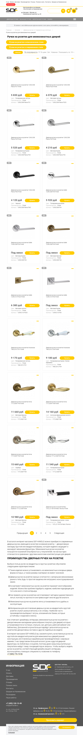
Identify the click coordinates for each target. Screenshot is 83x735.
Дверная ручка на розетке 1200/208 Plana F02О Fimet (58, 85)
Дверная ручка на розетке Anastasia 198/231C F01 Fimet (23, 348)
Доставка (17, 2)
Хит (48, 52)
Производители (25, 2)
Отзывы (33, 2)
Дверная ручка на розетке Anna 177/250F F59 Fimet (21, 455)
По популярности (30, 52)
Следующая (59, 533)
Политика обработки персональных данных (43, 676)
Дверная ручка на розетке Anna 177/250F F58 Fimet (56, 402)
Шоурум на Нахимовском (59, 2)
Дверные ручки (12, 19)
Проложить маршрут (55, 720)
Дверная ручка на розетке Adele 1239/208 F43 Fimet (56, 243)
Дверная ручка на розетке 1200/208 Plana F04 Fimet (23, 138)
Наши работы (11, 698)
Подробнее (11, 732)
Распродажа (10, 4)
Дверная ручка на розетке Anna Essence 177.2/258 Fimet (21, 507)
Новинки (54, 52)
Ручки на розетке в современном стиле (26, 47)
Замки (49, 19)
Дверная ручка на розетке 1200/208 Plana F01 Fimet (23, 85)
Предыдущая (22, 533)
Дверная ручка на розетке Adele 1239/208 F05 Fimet (21, 243)
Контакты (48, 2)
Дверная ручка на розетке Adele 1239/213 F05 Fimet (56, 296)
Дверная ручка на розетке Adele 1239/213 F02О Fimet (21, 296)
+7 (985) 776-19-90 (14, 654)
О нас (7, 2)
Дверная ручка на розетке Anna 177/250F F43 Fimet (21, 402)
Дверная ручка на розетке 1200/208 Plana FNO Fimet (23, 191)
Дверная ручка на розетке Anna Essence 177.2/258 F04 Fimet (56, 455)
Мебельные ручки (39, 19)
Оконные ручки (25, 19)
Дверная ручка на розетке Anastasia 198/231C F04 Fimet (58, 348)
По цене (43, 52)
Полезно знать (40, 2)
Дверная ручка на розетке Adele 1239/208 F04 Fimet (56, 191)
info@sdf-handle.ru (12, 705)
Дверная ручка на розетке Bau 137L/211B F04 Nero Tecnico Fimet (57, 507)
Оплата (12, 2)
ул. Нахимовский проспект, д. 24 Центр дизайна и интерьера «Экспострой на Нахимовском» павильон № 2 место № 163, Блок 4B (65, 669)
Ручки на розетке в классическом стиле (26, 42)
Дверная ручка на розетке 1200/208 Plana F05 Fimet (58, 138)
